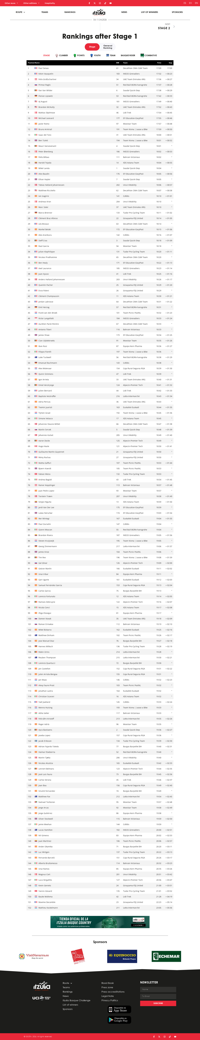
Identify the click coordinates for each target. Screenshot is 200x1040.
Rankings (69, 12)
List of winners (149, 12)
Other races (10, 3)
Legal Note (107, 996)
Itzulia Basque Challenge (76, 1000)
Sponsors (177, 12)
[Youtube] (111, 3)
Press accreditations (112, 992)
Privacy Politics (109, 1000)
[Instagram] (100, 3)
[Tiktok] (105, 3)
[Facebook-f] (89, 3)
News (124, 12)
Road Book (107, 983)
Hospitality (50, 3)
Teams (44, 12)
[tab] (46, 56)
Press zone (107, 987)
